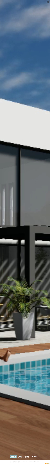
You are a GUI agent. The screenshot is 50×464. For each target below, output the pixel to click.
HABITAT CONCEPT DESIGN (27, 456)
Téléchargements (12, 462)
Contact (19, 462)
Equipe (16, 462)
